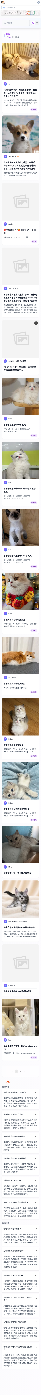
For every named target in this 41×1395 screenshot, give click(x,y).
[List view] (37, 23)
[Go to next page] (29, 1071)
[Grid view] (33, 23)
